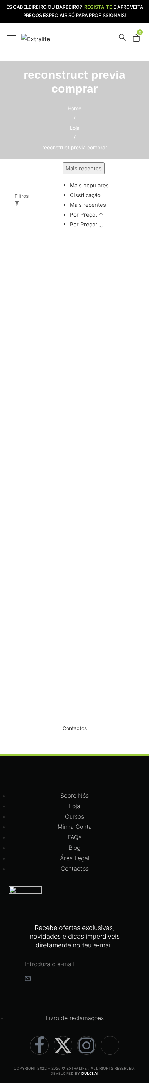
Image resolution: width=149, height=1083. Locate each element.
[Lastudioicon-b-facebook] (39, 1045)
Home (74, 108)
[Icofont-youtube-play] (110, 1045)
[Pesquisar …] (122, 39)
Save (33, 266)
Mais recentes (88, 204)
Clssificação (85, 195)
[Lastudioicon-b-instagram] (86, 1045)
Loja (75, 128)
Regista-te (98, 7)
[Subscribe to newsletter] (28, 978)
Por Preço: (84, 214)
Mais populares (89, 185)
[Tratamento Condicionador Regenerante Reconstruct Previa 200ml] (46, 510)
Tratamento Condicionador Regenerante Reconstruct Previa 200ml (45, 610)
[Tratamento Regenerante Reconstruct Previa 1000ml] (46, 321)
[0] (136, 39)
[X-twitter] (63, 1045)
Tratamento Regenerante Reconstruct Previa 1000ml (44, 453)
